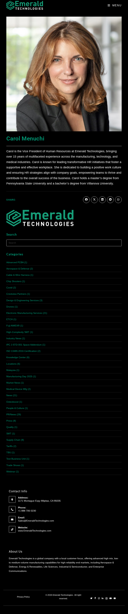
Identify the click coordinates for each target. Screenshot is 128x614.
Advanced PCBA (15, 262)
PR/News (11, 414)
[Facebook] (95, 598)
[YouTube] (111, 598)
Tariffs (9, 446)
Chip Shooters (13, 281)
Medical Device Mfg (16, 389)
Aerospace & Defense (17, 268)
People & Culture (15, 408)
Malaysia (11, 370)
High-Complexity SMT (17, 332)
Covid (9, 287)
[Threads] (106, 598)
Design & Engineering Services (22, 300)
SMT (8, 433)
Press (9, 420)
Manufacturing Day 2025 (19, 376)
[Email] (115, 598)
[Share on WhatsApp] (118, 199)
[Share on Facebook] (86, 199)
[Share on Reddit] (110, 199)
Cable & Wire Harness (18, 275)
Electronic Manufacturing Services (24, 313)
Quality (10, 427)
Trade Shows (13, 465)
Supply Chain (13, 440)
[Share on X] (94, 199)
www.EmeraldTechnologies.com (34, 530)
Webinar (10, 471)
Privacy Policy (23, 597)
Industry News (13, 338)
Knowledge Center (16, 357)
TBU (8, 452)
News (9, 395)
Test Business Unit (16, 458)
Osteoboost (12, 401)
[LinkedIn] (103, 598)
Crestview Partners (16, 294)
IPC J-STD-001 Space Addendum (24, 344)
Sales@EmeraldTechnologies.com (36, 520)
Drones (10, 306)
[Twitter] (91, 598)
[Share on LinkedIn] (102, 199)
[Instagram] (99, 598)
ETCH (9, 319)
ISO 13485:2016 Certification (21, 351)
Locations (11, 363)
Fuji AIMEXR (13, 325)
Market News (13, 382)
